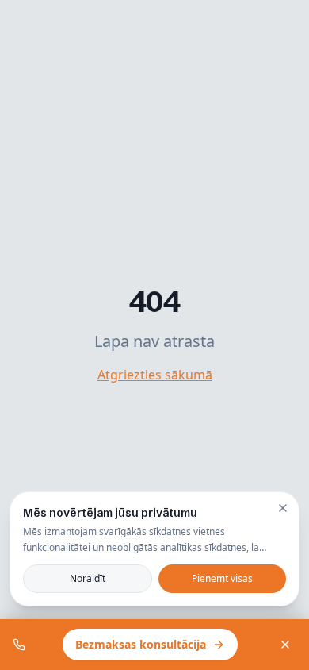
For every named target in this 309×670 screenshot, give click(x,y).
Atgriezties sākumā (154, 374)
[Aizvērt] (285, 644)
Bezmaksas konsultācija (140, 644)
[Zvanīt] (19, 644)
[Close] (282, 508)
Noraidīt (87, 578)
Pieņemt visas (222, 578)
